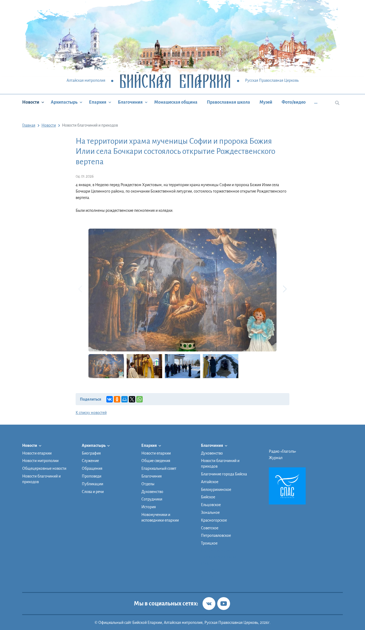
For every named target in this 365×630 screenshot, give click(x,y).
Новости (30, 102)
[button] (284, 288)
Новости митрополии (40, 461)
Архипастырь (64, 102)
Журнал (275, 458)
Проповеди (91, 476)
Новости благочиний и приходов (41, 479)
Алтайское (209, 482)
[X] (132, 399)
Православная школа (228, 102)
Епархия (97, 102)
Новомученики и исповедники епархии (160, 517)
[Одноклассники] (117, 399)
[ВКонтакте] (109, 399)
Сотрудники (151, 499)
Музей (265, 102)
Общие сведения (155, 461)
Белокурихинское (216, 489)
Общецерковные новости (44, 468)
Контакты (209, 576)
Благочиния (130, 102)
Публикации (92, 484)
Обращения (92, 468)
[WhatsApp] (139, 399)
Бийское (208, 497)
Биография (91, 453)
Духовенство (152, 492)
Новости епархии (37, 453)
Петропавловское (216, 535)
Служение (90, 461)
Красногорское (214, 520)
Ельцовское (211, 505)
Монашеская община (175, 102)
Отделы (147, 484)
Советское (209, 528)
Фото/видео (294, 102)
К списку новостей (91, 412)
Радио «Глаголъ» (282, 451)
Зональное (210, 512)
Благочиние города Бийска (224, 474)
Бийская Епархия (175, 80)
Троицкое (209, 543)
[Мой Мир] (124, 399)
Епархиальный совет (158, 468)
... (315, 102)
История (148, 507)
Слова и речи (93, 492)
